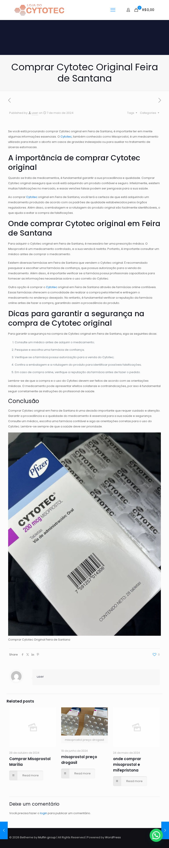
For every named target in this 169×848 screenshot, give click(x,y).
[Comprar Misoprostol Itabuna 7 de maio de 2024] (4, 830)
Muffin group (47, 837)
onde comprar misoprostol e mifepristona (127, 764)
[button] (156, 835)
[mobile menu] (113, 10)
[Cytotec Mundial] (39, 10)
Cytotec (66, 136)
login (43, 813)
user (35, 113)
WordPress (113, 837)
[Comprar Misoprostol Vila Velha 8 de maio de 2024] (165, 830)
